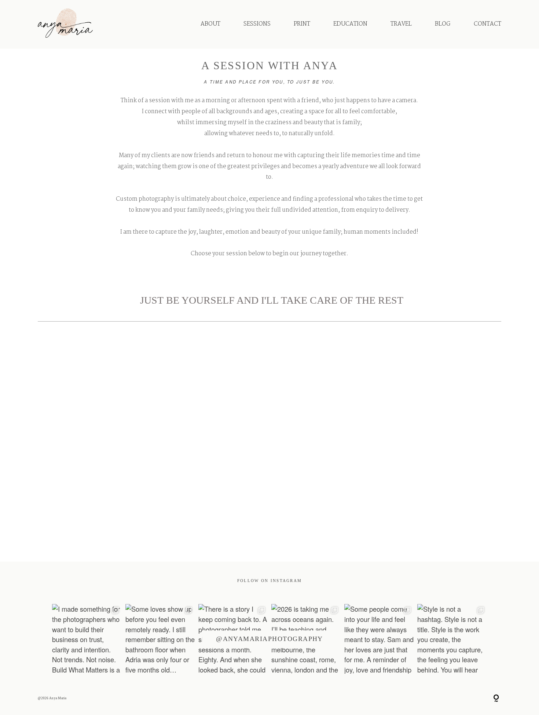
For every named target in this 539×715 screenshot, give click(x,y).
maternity (109, 494)
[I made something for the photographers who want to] (86, 638)
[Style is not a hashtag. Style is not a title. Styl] (452, 638)
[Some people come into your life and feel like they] (379, 638)
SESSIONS (257, 24)
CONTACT (487, 24)
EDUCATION (350, 24)
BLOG (442, 24)
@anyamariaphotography (269, 639)
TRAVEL (401, 24)
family (429, 494)
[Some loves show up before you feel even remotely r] (160, 638)
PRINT (302, 24)
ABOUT (210, 24)
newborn (269, 494)
